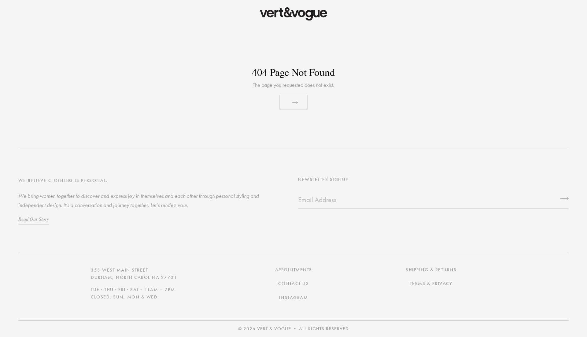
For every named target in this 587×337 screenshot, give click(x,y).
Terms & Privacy (431, 283)
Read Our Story (33, 219)
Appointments (293, 270)
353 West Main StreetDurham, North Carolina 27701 (134, 273)
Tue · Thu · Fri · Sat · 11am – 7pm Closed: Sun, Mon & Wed (133, 293)
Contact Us (293, 283)
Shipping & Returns (431, 270)
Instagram (293, 297)
